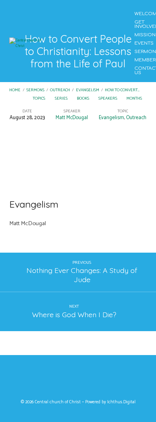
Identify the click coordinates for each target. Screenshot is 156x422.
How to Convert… (122, 90)
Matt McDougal (72, 118)
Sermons (35, 90)
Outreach (60, 90)
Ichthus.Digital (121, 402)
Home (14, 90)
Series (61, 98)
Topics (39, 98)
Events (144, 43)
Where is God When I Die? (74, 314)
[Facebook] (62, 379)
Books (83, 98)
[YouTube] (78, 379)
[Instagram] (94, 379)
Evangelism (87, 90)
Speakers (108, 98)
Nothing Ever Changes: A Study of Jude (81, 275)
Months (134, 98)
